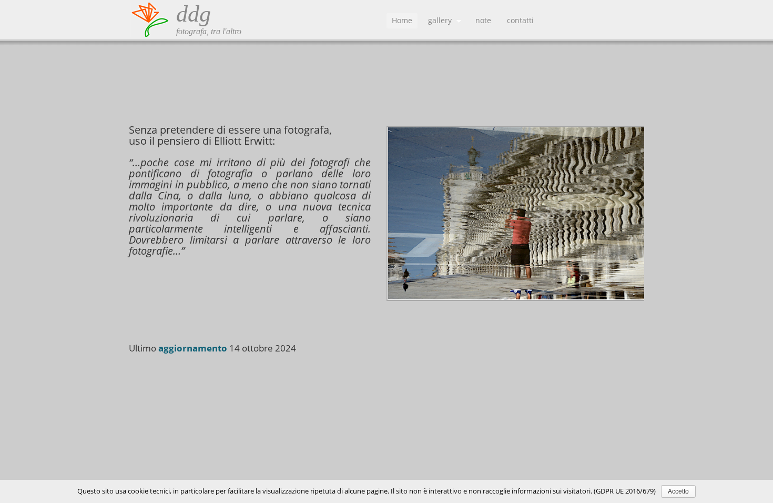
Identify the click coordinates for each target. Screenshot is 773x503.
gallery (437, 21)
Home (402, 20)
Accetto (678, 491)
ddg (193, 14)
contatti (520, 20)
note (483, 20)
